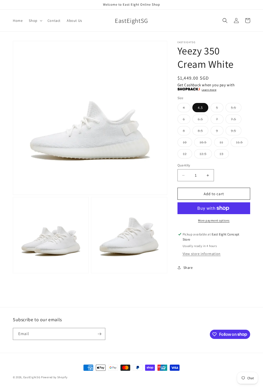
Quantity (183, 165)
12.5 (206, 154)
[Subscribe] (99, 334)
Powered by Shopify (54, 377)
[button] (35, 20)
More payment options (214, 220)
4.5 (200, 107)
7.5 (236, 120)
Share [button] (188, 267)
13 (224, 154)
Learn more (209, 89)
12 (187, 154)
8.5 (203, 131)
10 (187, 143)
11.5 (242, 143)
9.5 (236, 131)
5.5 (236, 108)
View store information (202, 253)
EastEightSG (32, 377)
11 (224, 143)
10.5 (206, 143)
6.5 (203, 120)
